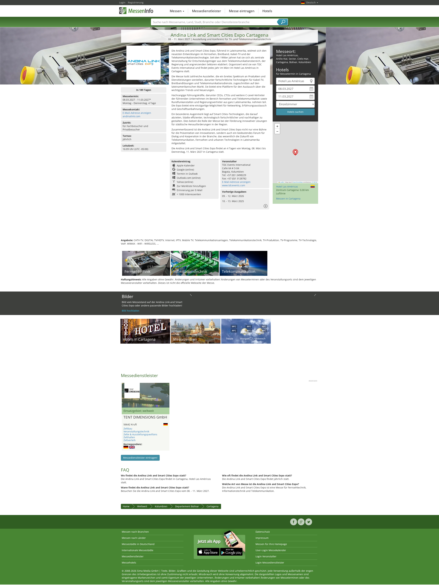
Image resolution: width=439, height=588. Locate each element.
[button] (295, 152)
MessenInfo (136, 10)
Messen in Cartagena (288, 198)
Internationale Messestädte (137, 550)
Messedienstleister (206, 11)
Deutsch (311, 2)
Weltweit (142, 506)
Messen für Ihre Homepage (271, 544)
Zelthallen (129, 437)
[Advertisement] (219, 227)
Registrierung (136, 2)
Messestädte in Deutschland (138, 544)
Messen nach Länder (134, 537)
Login (122, 2)
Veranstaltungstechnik (136, 431)
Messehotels (129, 562)
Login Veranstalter (266, 556)
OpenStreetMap (298, 182)
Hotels (267, 11)
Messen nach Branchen (135, 531)
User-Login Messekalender (271, 550)
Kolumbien (161, 506)
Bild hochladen (130, 310)
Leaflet (282, 182)
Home (126, 506)
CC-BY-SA (314, 182)
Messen (176, 11)
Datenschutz (263, 531)
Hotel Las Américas (287, 186)
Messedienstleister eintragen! (140, 457)
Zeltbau (127, 428)
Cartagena (212, 506)
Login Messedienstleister (270, 562)
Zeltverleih (129, 440)
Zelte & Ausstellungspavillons (140, 434)
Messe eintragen (241, 11)
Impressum (262, 537)
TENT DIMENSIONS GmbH (145, 417)
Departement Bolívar (187, 506)
